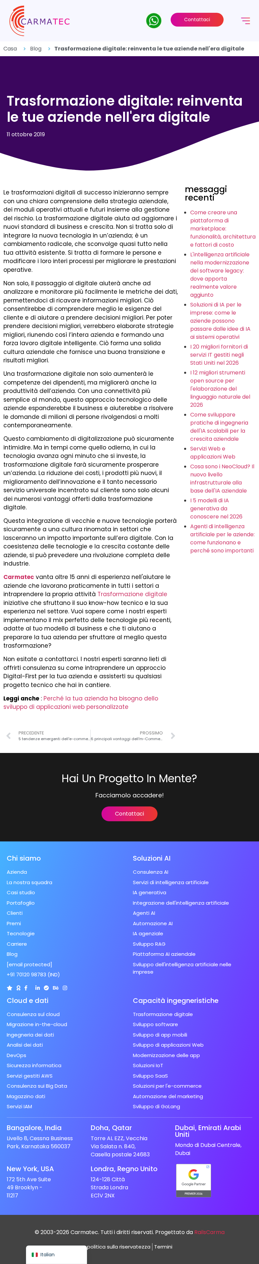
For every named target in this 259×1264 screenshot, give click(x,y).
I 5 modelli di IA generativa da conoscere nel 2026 (216, 508)
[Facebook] (25, 987)
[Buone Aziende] (18, 987)
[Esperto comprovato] (46, 987)
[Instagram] (65, 987)
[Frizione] (9, 987)
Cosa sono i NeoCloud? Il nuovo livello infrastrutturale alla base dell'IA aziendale (222, 479)
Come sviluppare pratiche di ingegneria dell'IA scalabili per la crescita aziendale (219, 427)
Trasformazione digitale (132, 594)
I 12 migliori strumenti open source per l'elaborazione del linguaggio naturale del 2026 (220, 389)
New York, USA (30, 1168)
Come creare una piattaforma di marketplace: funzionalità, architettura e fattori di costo (223, 229)
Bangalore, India (34, 1127)
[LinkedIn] (37, 987)
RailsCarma (209, 1232)
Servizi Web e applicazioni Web (212, 453)
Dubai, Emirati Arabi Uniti (208, 1131)
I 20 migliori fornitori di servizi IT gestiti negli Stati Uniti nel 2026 (219, 355)
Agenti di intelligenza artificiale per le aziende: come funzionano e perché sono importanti (222, 538)
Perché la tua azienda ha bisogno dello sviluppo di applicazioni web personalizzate (80, 702)
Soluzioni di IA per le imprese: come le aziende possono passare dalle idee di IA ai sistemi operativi (220, 321)
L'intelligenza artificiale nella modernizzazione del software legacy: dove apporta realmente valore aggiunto (220, 275)
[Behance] (56, 987)
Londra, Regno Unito (124, 1168)
